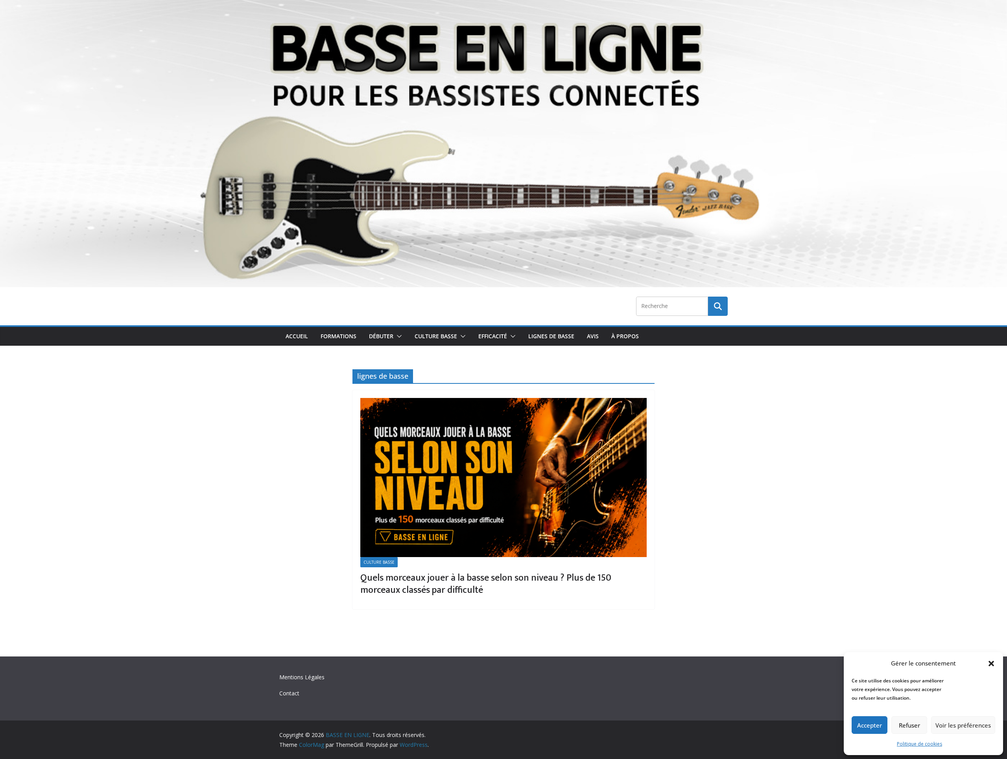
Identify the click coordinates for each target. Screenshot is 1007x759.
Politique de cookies (919, 744)
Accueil (297, 336)
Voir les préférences (963, 725)
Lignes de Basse (551, 336)
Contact (289, 693)
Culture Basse (436, 336)
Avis (593, 336)
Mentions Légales (302, 677)
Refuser (909, 725)
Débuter (381, 336)
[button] (991, 663)
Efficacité (492, 336)
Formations (338, 336)
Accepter (869, 725)
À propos (625, 336)
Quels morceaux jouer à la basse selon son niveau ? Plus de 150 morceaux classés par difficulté (485, 584)
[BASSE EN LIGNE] (503, 5)
